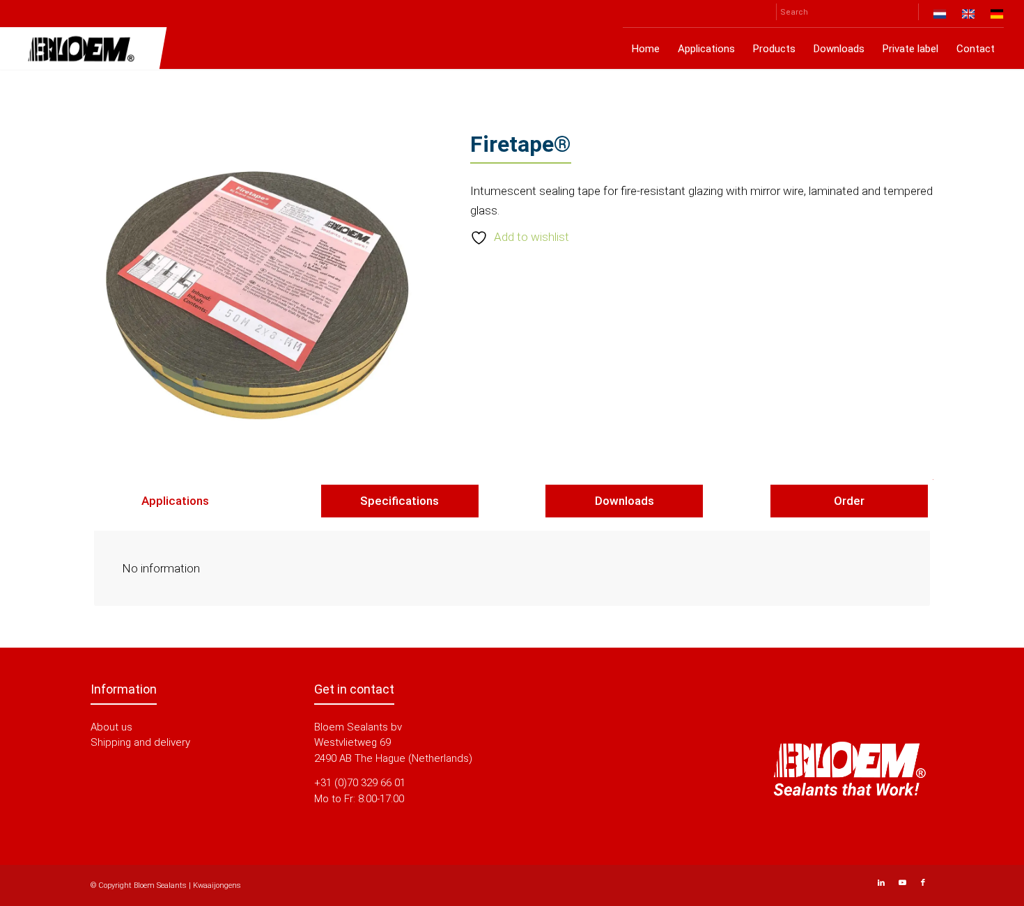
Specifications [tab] (399, 501)
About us (111, 727)
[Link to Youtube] (902, 883)
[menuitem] (940, 16)
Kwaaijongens (217, 885)
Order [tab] (849, 501)
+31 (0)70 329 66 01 (359, 782)
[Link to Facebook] (923, 883)
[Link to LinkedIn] (881, 883)
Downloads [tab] (624, 501)
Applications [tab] (175, 501)
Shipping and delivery (140, 742)
